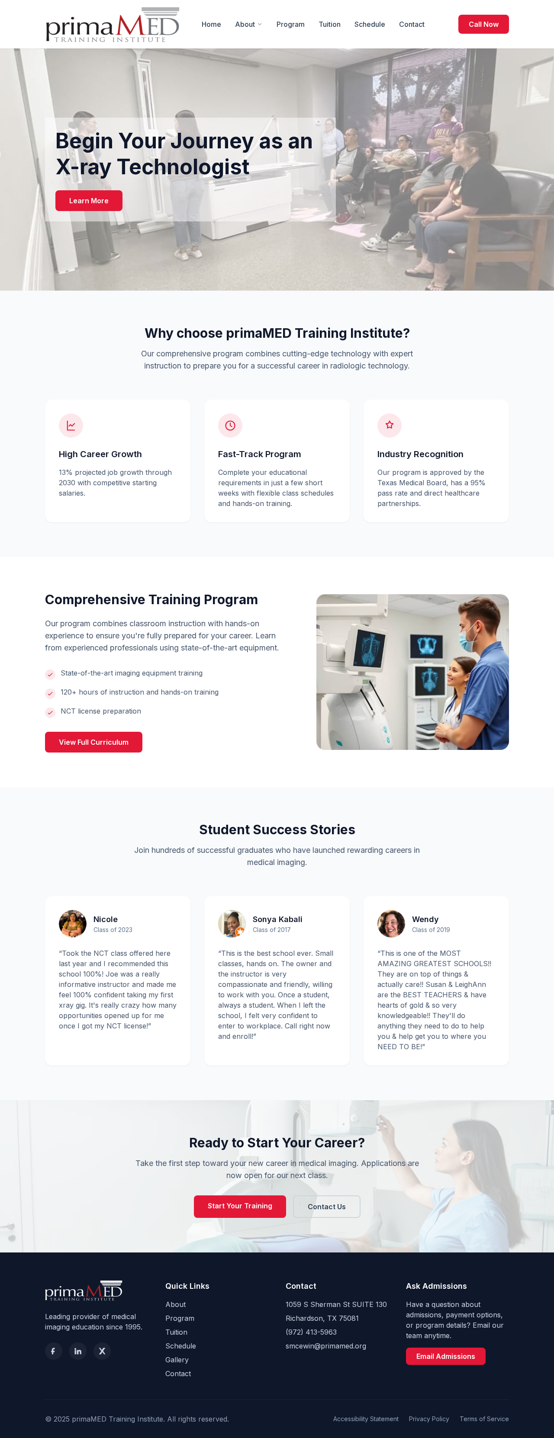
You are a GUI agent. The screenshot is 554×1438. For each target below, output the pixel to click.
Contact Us (327, 1206)
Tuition (330, 24)
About (245, 24)
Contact (412, 24)
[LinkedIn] (78, 1351)
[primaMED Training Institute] (113, 24)
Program (291, 24)
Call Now (484, 24)
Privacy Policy (429, 1418)
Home (211, 24)
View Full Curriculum (94, 742)
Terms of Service (484, 1418)
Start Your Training (240, 1205)
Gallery (177, 1359)
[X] (102, 1351)
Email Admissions (445, 1356)
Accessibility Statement (366, 1418)
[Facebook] (53, 1351)
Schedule (369, 24)
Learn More (89, 200)
